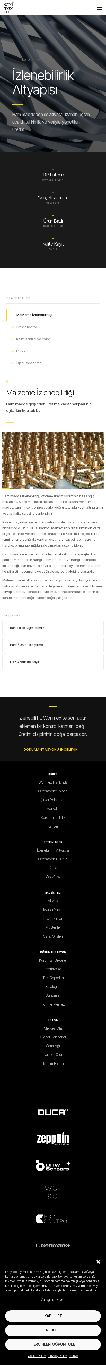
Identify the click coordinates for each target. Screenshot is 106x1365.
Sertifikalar (53, 969)
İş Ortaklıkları (53, 918)
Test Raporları (53, 978)
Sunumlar (53, 995)
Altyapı (53, 901)
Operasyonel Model (53, 791)
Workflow (53, 877)
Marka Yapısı (53, 909)
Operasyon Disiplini (53, 859)
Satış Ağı (53, 1046)
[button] (98, 1261)
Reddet (53, 1330)
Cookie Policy (37, 1356)
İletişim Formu (53, 1063)
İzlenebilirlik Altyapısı (53, 850)
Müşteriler (53, 927)
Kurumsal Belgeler (53, 960)
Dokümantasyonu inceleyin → (53, 749)
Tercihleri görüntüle (53, 1344)
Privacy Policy (57, 1356)
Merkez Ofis (53, 1028)
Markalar (53, 808)
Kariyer (53, 826)
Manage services (51, 1300)
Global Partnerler (53, 1037)
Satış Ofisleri (53, 936)
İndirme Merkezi (53, 1004)
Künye (73, 1356)
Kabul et (53, 1315)
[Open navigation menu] (99, 7)
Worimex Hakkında (53, 782)
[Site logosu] (9, 7)
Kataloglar (53, 986)
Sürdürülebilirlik (53, 817)
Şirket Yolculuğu (53, 800)
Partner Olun (53, 1054)
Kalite (53, 868)
